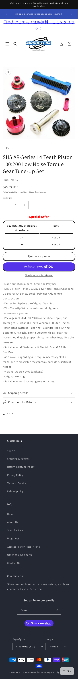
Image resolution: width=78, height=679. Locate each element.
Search (11, 450)
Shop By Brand (15, 530)
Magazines (13, 538)
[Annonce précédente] (7, 14)
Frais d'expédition (10, 192)
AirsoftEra (21, 672)
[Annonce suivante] (71, 14)
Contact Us (13, 563)
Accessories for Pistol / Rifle (23, 546)
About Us (12, 522)
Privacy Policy (15, 475)
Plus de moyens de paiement (39, 275)
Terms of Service (16, 483)
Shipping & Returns (18, 458)
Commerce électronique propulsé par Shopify (47, 672)
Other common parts (19, 554)
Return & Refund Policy (20, 466)
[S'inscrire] (57, 610)
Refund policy (15, 491)
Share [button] (9, 413)
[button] (7, 44)
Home (10, 514)
